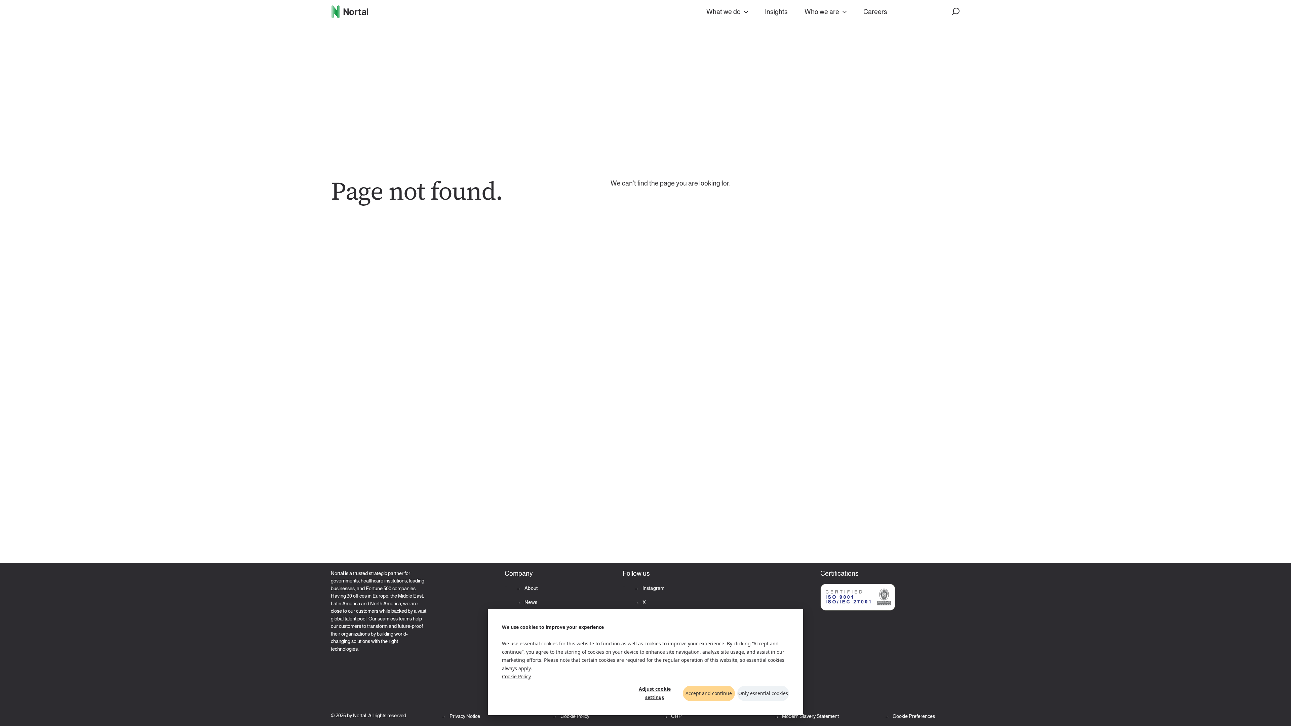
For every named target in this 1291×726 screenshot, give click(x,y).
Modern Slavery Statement (810, 716)
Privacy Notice (464, 716)
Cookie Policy (516, 676)
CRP (676, 716)
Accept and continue (709, 693)
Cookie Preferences (914, 716)
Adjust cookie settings (655, 693)
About (530, 588)
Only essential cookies (763, 693)
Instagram (653, 588)
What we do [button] (723, 11)
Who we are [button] (822, 11)
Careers (875, 11)
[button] (956, 12)
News (530, 602)
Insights (776, 11)
